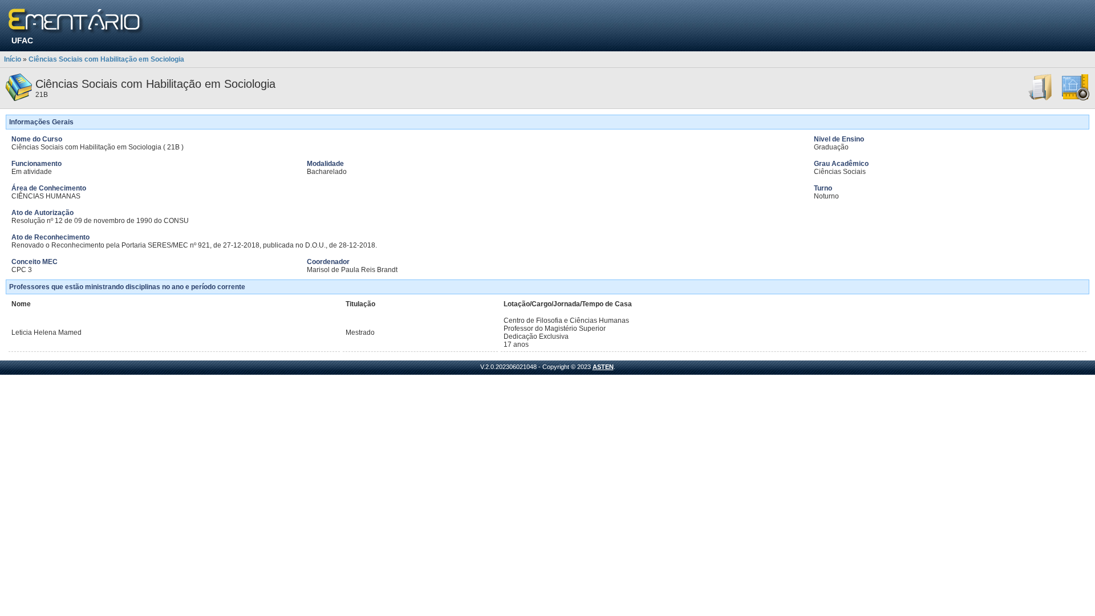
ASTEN (603, 366)
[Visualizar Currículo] (1041, 99)
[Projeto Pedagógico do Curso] (1075, 99)
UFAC (22, 40)
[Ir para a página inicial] (76, 21)
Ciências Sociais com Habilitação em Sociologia (106, 59)
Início (12, 59)
